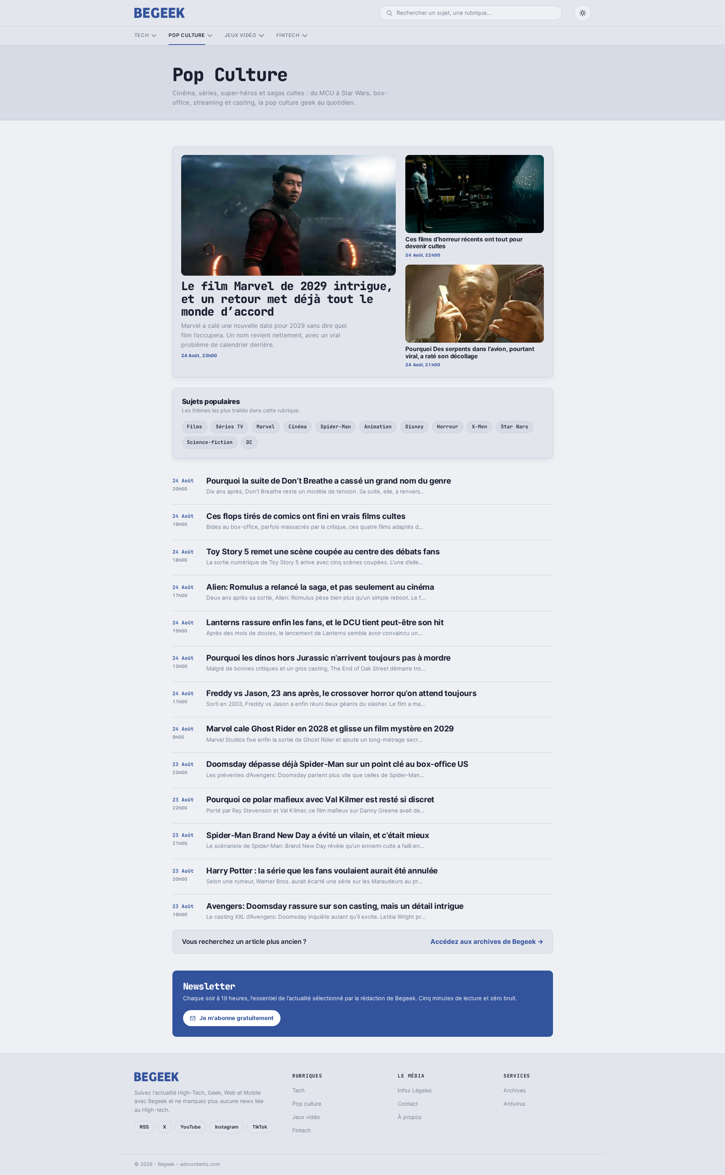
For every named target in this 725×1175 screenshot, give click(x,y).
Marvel (266, 426)
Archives (515, 1090)
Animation (378, 426)
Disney (414, 426)
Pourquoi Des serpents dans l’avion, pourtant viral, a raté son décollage (469, 352)
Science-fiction (210, 442)
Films (194, 426)
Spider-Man (335, 426)
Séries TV (229, 426)
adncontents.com (200, 1164)
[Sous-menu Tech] (153, 35)
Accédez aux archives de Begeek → (486, 941)
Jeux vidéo (241, 35)
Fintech (288, 35)
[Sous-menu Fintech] (304, 35)
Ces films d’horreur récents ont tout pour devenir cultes (464, 243)
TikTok (259, 1127)
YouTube (190, 1127)
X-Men (479, 426)
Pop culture (187, 35)
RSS (144, 1127)
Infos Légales (415, 1090)
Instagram (226, 1127)
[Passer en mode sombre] (582, 13)
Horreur (447, 426)
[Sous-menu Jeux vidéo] (261, 35)
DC (249, 442)
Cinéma (297, 426)
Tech (141, 35)
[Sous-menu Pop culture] (209, 35)
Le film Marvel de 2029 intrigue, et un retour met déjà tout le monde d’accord (287, 298)
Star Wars (514, 426)
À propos (410, 1117)
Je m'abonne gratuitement (236, 1018)
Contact (408, 1103)
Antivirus (515, 1103)
